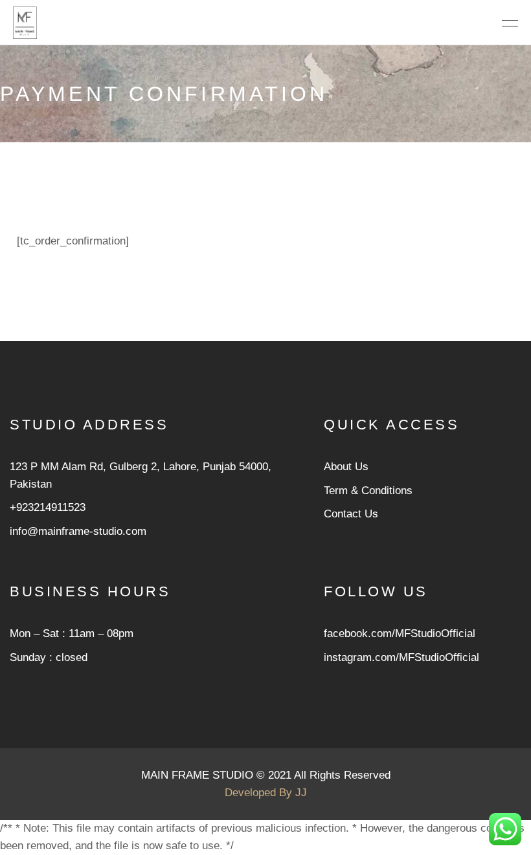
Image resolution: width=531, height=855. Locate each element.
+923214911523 (47, 507)
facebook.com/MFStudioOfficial (399, 633)
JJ (301, 792)
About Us (346, 466)
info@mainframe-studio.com (78, 531)
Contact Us (351, 514)
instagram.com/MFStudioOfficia (400, 657)
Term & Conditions (368, 490)
